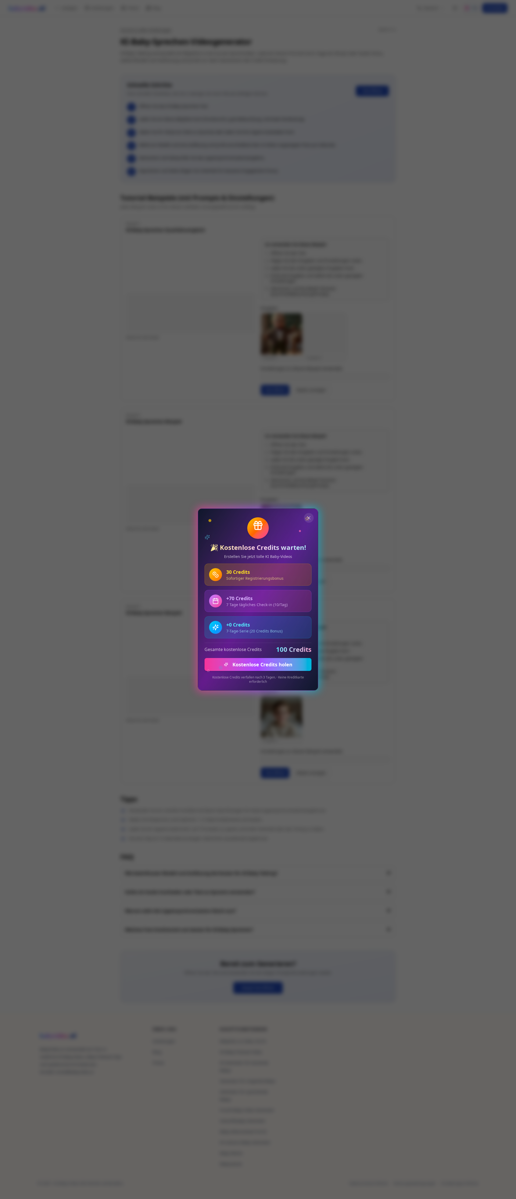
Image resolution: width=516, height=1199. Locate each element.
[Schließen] (309, 518)
